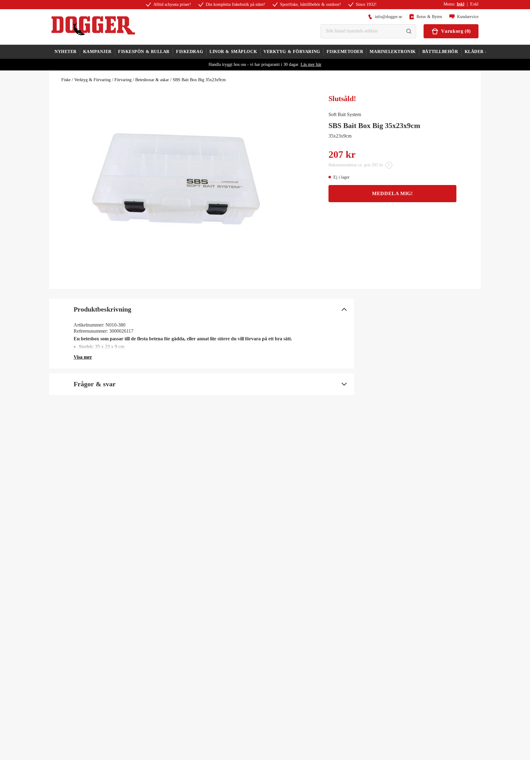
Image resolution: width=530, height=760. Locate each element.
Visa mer (83, 357)
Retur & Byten (429, 16)
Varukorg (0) (456, 31)
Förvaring (123, 80)
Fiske (66, 80)
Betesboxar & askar (152, 80)
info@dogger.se (388, 16)
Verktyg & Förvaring (92, 80)
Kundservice (467, 16)
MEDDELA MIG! (392, 193)
